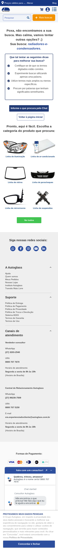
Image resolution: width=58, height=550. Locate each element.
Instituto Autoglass (13, 285)
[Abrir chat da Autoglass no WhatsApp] (12, 248)
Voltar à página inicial (31, 117)
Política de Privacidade (16, 309)
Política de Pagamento (15, 306)
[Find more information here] (30, 507)
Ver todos (29, 220)
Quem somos (11, 276)
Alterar (30, 3)
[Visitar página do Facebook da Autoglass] (20, 248)
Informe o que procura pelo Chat (29, 108)
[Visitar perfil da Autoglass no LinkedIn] (43, 248)
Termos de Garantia (14, 318)
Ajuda (8, 273)
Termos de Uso (12, 321)
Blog (54, 3)
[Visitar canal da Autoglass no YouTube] (36, 248)
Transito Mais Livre (14, 288)
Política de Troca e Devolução (19, 312)
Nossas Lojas (11, 282)
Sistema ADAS (12, 315)
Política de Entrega (14, 303)
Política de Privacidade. (21, 537)
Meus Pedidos (12, 279)
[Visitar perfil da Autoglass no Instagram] (28, 248)
